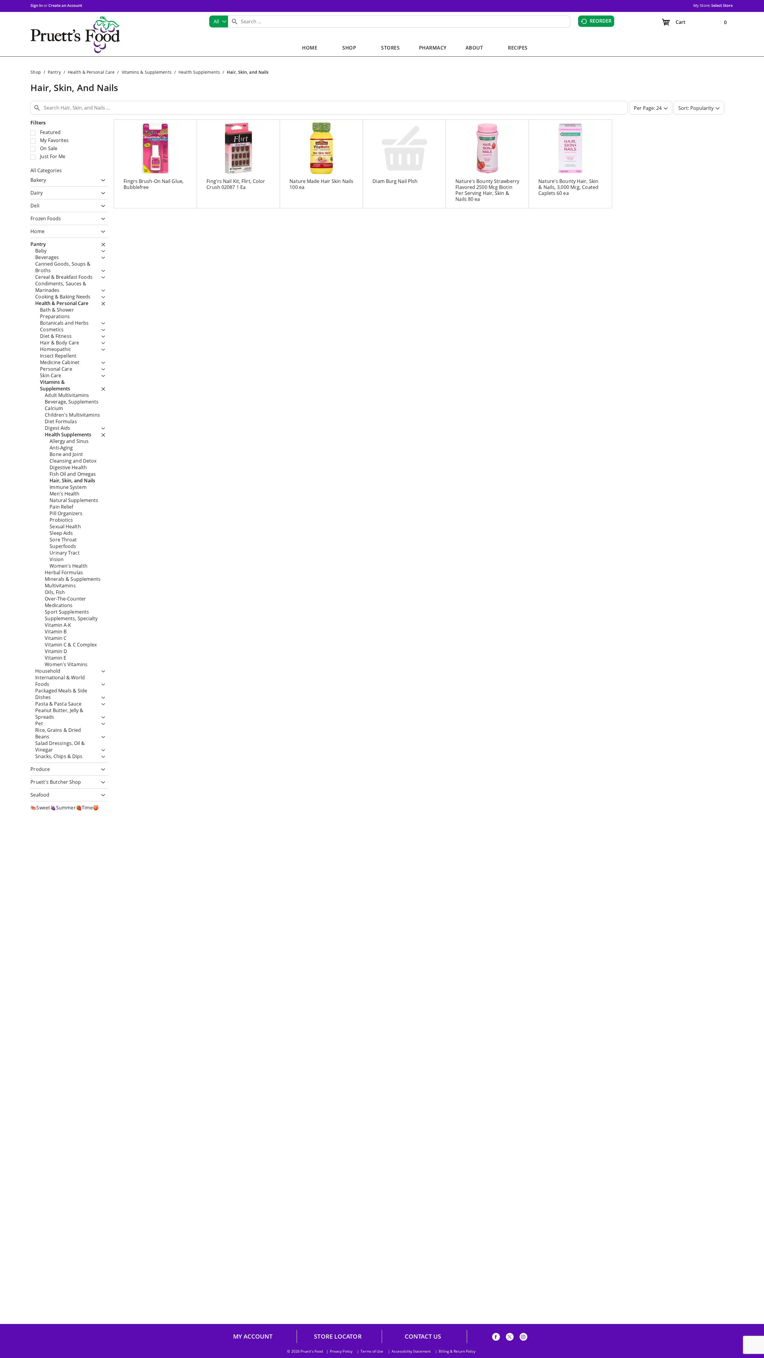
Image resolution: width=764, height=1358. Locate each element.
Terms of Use (372, 1351)
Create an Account (65, 5)
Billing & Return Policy (457, 1351)
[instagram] (523, 1337)
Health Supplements (199, 72)
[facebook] (496, 1337)
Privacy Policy (341, 1351)
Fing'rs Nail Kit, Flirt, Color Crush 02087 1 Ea (236, 184)
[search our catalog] (234, 21)
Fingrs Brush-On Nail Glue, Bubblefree (154, 184)
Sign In (36, 5)
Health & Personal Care (91, 72)
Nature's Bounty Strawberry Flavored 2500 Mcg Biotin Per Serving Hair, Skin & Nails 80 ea (487, 190)
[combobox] (218, 21)
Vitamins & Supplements (147, 72)
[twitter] (510, 1337)
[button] (101, 181)
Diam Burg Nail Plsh (395, 181)
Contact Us (423, 1336)
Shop (35, 72)
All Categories (45, 170)
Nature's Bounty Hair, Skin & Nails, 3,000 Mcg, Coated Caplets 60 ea (568, 187)
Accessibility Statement (411, 1351)
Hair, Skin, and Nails (248, 72)
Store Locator (337, 1336)
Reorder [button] (601, 21)
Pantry (54, 72)
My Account (253, 1336)
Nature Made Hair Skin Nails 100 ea (321, 184)
